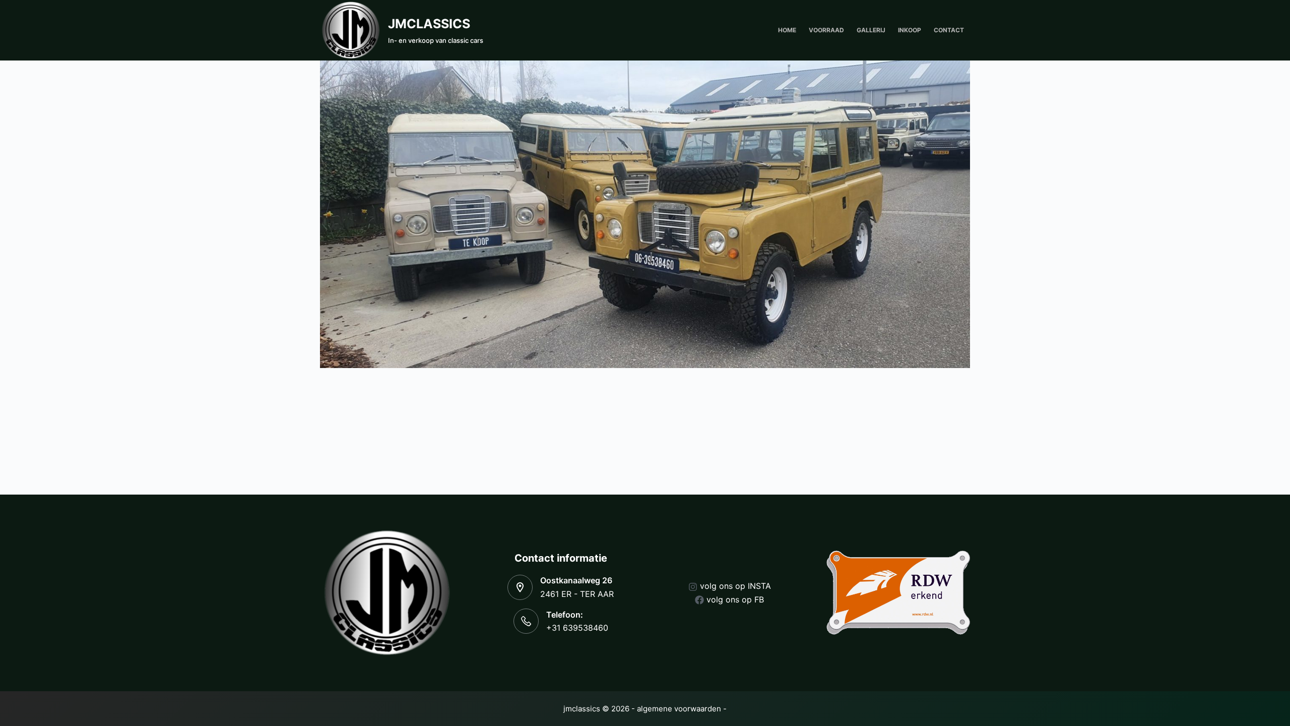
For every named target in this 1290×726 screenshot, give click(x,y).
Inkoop (909, 30)
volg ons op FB (735, 599)
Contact (949, 30)
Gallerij (871, 30)
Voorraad (826, 30)
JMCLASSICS (429, 23)
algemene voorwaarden (679, 708)
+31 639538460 (577, 628)
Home (787, 30)
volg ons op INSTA (735, 586)
